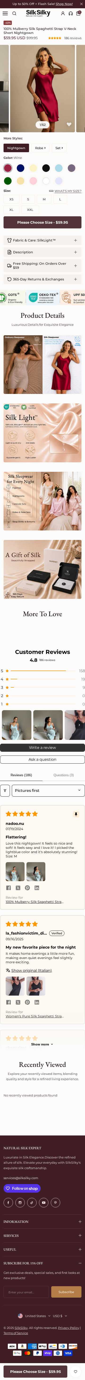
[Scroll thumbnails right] (79, 725)
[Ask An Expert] (70, 13)
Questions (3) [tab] (64, 775)
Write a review (42, 747)
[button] (55, 38)
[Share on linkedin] (37, 888)
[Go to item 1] (16, 725)
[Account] (63, 13)
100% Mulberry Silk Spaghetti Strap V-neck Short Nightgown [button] (35, 902)
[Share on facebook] (8, 888)
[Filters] (5, 791)
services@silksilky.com (21, 1178)
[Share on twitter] (18, 888)
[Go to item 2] (48, 725)
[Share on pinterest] (27, 888)
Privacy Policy (68, 1328)
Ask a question (42, 759)
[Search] (14, 13)
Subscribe (66, 1292)
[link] (70, 13)
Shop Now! (64, 4)
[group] (42, 88)
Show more (40, 1044)
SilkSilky (21, 1328)
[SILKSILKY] (38, 13)
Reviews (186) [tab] (21, 775)
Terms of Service (16, 1333)
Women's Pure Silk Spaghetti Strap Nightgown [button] (35, 1016)
